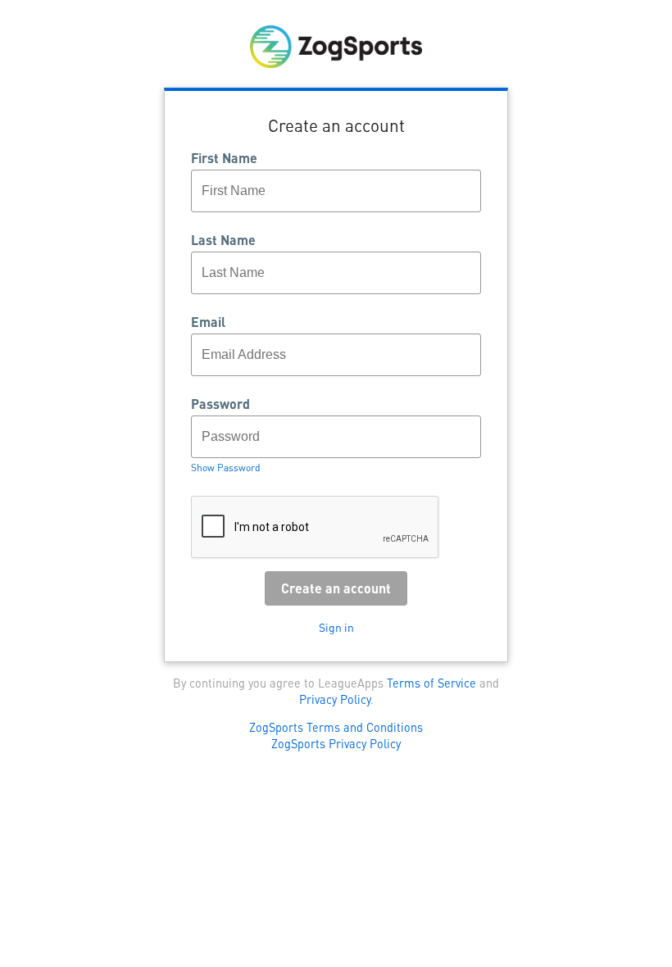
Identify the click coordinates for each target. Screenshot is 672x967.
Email (208, 322)
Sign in (336, 627)
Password (220, 404)
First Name (224, 158)
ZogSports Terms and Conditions (336, 727)
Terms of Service (431, 682)
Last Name (223, 240)
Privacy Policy (334, 699)
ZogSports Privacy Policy (336, 743)
